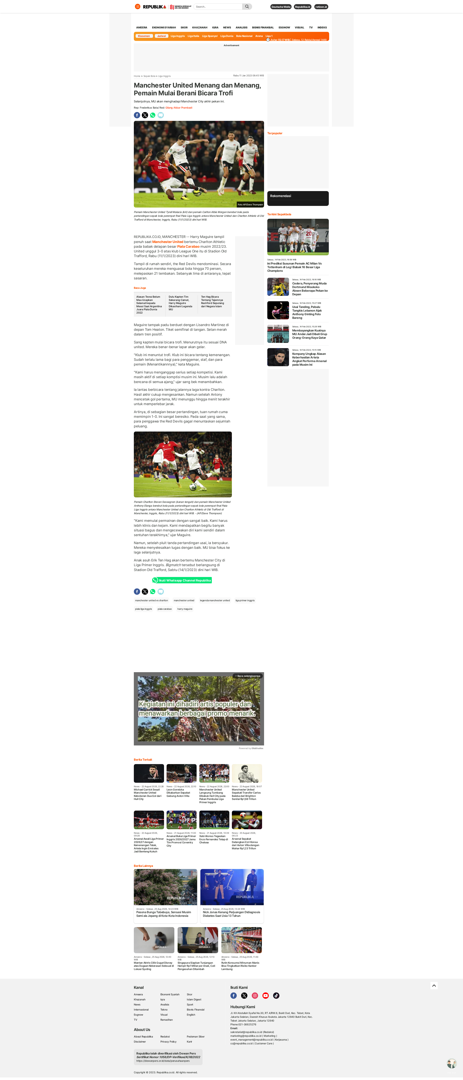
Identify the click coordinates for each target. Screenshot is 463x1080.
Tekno (163, 1009)
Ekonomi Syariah (164, 27)
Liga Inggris (178, 35)
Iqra (162, 999)
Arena (259, 35)
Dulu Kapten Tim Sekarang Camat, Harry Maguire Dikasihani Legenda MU (180, 303)
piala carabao (165, 608)
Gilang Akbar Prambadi (178, 107)
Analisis (164, 1004)
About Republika (143, 1036)
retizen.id (321, 6)
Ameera (138, 994)
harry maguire (184, 608)
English (191, 1014)
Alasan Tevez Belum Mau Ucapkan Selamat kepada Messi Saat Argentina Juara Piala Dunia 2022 (149, 304)
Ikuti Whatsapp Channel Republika (185, 580)
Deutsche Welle (281, 6)
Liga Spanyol (210, 35)
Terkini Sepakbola (279, 214)
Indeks (322, 27)
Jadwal (161, 35)
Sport (190, 1004)
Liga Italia (193, 35)
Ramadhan (166, 1019)
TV (311, 27)
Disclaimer (140, 1041)
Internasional (141, 1009)
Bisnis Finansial (263, 27)
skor (184, 27)
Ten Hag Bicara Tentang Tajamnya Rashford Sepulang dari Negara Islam (212, 301)
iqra (215, 27)
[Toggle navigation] (137, 6)
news (227, 27)
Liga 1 (269, 35)
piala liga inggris (143, 608)
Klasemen (144, 35)
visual (299, 27)
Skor (189, 994)
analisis (241, 27)
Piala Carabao (188, 246)
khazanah (199, 27)
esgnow (284, 27)
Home (137, 76)
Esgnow (138, 1014)
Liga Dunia (226, 35)
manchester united (184, 600)
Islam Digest (194, 999)
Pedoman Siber (195, 1036)
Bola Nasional (244, 35)
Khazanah (139, 999)
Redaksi (165, 1036)
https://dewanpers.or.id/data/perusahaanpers (163, 1060)
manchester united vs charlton (151, 600)
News (137, 1004)
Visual (163, 1014)
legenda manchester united (215, 600)
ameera (141, 27)
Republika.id (302, 6)
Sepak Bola (149, 76)
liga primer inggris (245, 600)
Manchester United (168, 242)
